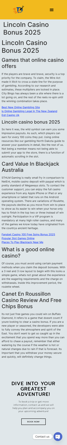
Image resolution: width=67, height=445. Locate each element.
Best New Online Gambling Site (21, 107)
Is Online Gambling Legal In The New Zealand (29, 111)
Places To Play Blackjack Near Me (22, 242)
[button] (52, 10)
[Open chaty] (58, 436)
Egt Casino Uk (10, 115)
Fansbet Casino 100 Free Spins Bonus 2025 (28, 234)
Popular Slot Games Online (18, 238)
